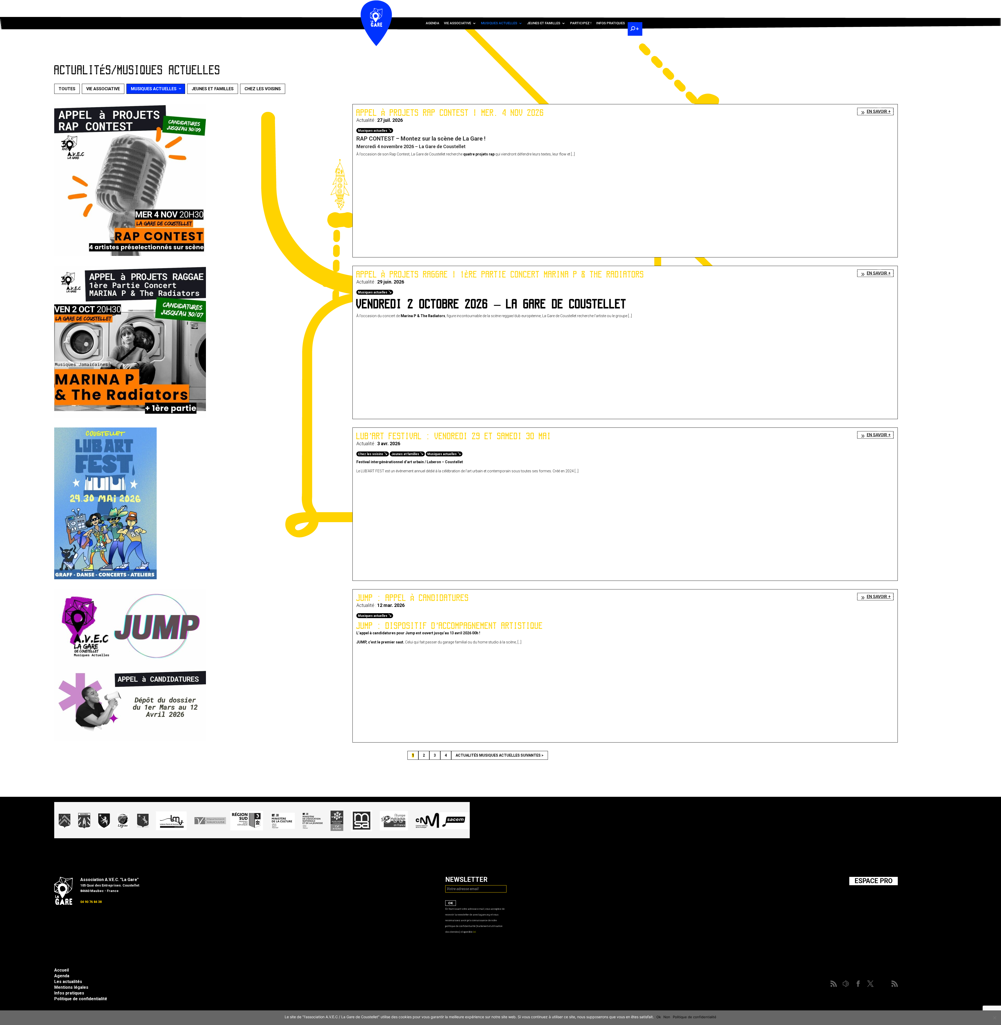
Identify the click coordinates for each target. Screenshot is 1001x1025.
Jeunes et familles (543, 23)
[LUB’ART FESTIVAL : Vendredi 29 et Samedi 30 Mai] (105, 578)
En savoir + (879, 111)
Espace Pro (873, 881)
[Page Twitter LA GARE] (619, 5)
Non (666, 1017)
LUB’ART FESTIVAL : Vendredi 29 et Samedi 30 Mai (453, 436)
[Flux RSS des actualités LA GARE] (596, 5)
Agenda (432, 23)
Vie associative (457, 23)
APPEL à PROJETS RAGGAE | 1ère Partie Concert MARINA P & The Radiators (500, 274)
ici (474, 931)
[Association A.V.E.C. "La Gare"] (63, 903)
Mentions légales (71, 987)
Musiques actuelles (499, 23)
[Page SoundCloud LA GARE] (604, 5)
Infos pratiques (610, 23)
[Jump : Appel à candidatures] (130, 740)
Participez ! (580, 23)
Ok (658, 1017)
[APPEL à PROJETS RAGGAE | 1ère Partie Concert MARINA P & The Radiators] (130, 416)
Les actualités (68, 981)
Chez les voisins (263, 88)
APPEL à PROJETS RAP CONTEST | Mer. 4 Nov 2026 (450, 112)
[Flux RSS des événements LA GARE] (634, 5)
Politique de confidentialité (80, 998)
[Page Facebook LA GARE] (611, 5)
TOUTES (67, 88)
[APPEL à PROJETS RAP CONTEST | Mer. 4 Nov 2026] (130, 254)
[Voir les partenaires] (262, 837)
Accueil (61, 970)
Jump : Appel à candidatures (412, 597)
